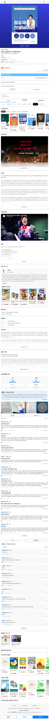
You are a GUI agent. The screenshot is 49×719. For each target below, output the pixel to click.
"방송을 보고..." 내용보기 (24, 438)
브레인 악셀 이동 (5, 666)
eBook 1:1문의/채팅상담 (35, 708)
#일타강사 (3, 111)
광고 (41, 712)
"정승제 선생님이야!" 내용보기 (24, 426)
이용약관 (9, 712)
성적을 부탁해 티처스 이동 (42, 296)
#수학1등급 (14, 111)
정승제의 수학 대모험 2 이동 (24, 297)
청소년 (7, 314)
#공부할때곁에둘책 (25, 111)
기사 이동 (6, 641)
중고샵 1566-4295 (27, 708)
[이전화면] (1, 2)
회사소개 (28, 712)
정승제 (2, 56)
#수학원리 (8, 111)
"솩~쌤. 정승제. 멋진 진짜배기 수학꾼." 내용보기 (24, 471)
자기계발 (7, 312)
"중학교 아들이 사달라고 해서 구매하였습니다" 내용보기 (24, 505)
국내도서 (3, 312)
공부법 (10, 314)
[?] (15, 392)
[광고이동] (44, 2)
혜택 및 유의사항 (12, 387)
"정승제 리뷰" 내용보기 (24, 529)
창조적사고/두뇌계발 (10, 62)
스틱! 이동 (23, 665)
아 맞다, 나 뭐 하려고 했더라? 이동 (5, 688)
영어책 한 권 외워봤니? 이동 (14, 665)
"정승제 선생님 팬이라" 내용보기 (24, 460)
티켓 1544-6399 (20, 708)
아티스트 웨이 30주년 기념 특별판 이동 (41, 666)
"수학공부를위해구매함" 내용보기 (24, 494)
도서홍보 (37, 712)
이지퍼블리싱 (3, 57)
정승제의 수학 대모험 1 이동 (33, 297)
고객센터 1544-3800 (12, 708)
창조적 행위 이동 (32, 665)
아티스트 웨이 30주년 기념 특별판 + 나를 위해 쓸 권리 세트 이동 (23, 690)
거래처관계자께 (33, 712)
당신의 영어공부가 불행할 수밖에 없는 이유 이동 (14, 688)
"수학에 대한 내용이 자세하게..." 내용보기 (24, 449)
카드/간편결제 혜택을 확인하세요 (41, 78)
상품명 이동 (5, 122)
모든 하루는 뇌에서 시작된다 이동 (41, 688)
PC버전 (25, 712)
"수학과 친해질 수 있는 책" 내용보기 (24, 483)
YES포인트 (3, 70)
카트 (47, 2)
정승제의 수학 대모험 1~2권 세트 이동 (15, 298)
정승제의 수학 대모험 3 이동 (6, 297)
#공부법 (18, 111)
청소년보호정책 (20, 712)
